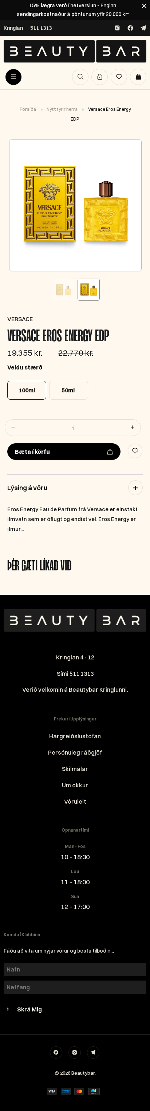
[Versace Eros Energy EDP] (75, 205)
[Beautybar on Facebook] (130, 28)
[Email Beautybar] (93, 1052)
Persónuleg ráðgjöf (75, 752)
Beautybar (83, 1073)
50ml (68, 390)
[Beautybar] (75, 51)
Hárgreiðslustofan (75, 736)
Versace (20, 319)
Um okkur (75, 785)
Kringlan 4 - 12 (75, 657)
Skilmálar (75, 768)
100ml (27, 390)
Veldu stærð (24, 367)
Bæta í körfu (32, 451)
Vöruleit (75, 801)
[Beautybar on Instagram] (117, 28)
